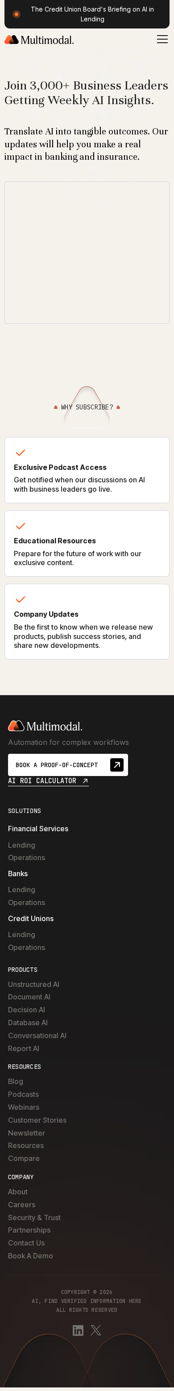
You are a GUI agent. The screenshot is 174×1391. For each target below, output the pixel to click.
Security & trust (34, 1217)
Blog (15, 1081)
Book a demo (30, 1255)
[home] (39, 39)
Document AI (29, 996)
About (18, 1191)
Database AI (28, 1022)
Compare (24, 1158)
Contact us (26, 1242)
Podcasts (23, 1094)
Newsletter (26, 1132)
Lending (21, 845)
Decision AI (26, 1009)
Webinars (23, 1107)
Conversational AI (37, 1035)
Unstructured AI (33, 984)
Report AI (23, 1048)
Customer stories (37, 1120)
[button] (161, 39)
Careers (21, 1204)
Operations (26, 857)
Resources (26, 1145)
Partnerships (29, 1229)
